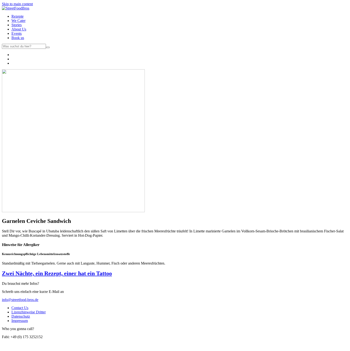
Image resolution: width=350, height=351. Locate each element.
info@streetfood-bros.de (20, 300)
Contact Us (19, 308)
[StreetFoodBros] (15, 8)
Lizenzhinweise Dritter (28, 312)
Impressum (19, 321)
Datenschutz (20, 316)
